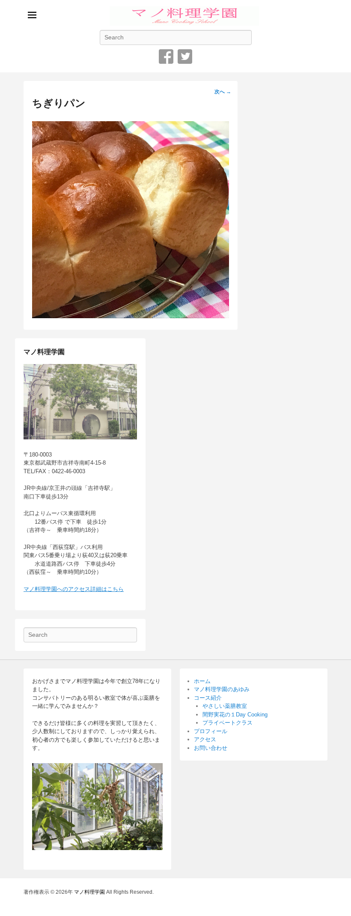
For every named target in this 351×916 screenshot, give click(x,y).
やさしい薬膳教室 (224, 706)
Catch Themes (310, 902)
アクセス (205, 739)
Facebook (166, 56)
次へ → (222, 92)
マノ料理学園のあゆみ (222, 689)
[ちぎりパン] (130, 315)
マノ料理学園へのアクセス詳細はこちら (74, 589)
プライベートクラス (227, 722)
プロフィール (210, 731)
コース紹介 (208, 698)
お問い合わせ (210, 748)
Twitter (185, 56)
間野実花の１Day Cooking (235, 714)
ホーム (202, 681)
